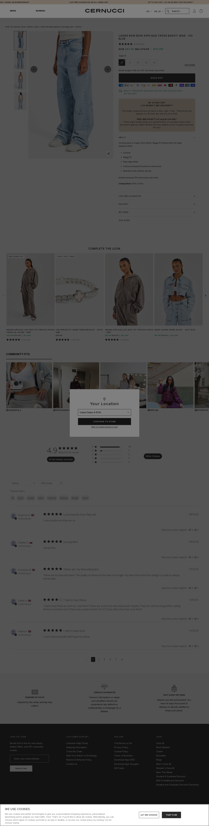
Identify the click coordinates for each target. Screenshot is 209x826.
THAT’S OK (171, 815)
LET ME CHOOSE (149, 815)
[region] (104, 815)
